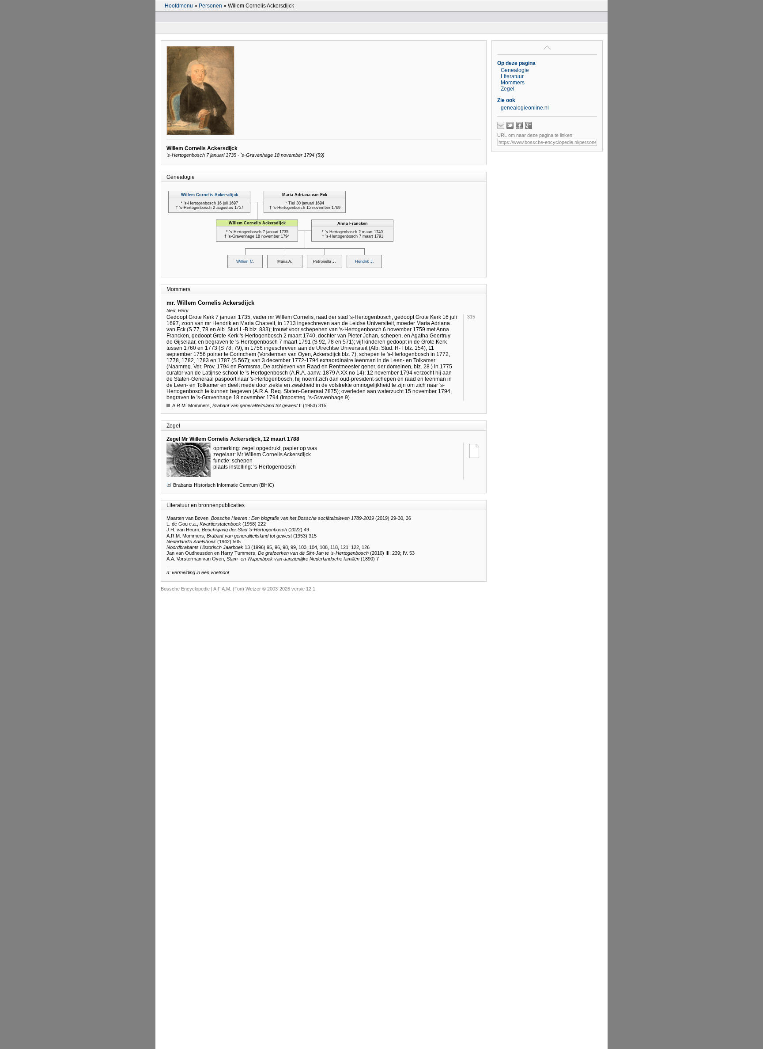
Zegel (507, 89)
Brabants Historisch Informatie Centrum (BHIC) (223, 485)
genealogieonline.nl (525, 108)
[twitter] (510, 125)
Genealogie (515, 70)
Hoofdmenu (179, 6)
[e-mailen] (500, 125)
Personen (210, 6)
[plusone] (528, 125)
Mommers (513, 83)
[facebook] (519, 125)
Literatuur (512, 76)
